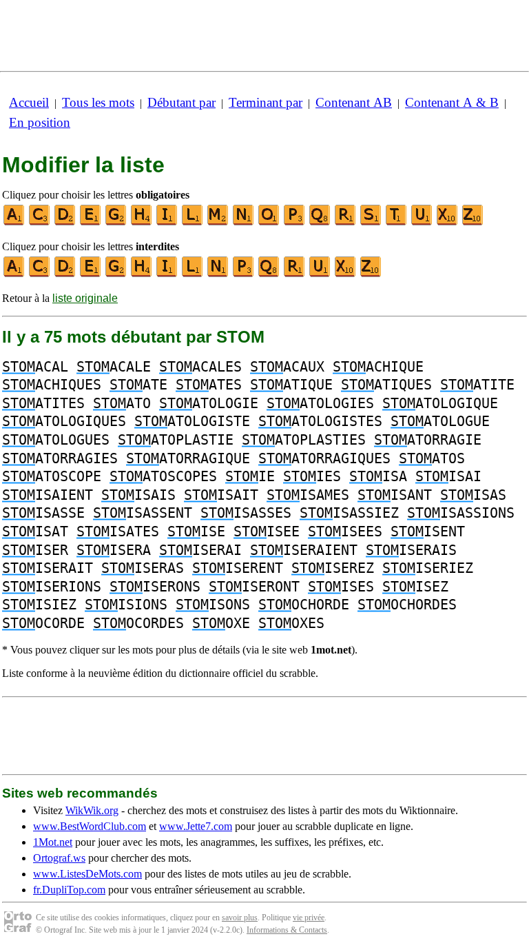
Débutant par (181, 102)
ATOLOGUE (440, 421)
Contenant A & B (452, 102)
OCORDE (43, 623)
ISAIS (138, 495)
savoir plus (240, 917)
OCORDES (138, 623)
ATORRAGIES (60, 458)
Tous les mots (98, 102)
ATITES (43, 403)
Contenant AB (353, 102)
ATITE (477, 384)
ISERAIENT (303, 550)
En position (39, 122)
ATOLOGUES (56, 440)
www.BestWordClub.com (89, 826)
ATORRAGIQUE (188, 458)
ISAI (448, 476)
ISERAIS (411, 550)
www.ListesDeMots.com (87, 874)
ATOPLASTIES (304, 440)
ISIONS (126, 604)
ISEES (345, 531)
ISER (35, 550)
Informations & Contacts (287, 930)
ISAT (35, 531)
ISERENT (237, 568)
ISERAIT (47, 568)
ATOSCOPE (51, 476)
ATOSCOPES (163, 476)
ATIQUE (291, 384)
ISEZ (415, 586)
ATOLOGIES (320, 403)
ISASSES (245, 513)
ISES (341, 586)
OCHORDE (303, 604)
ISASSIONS (461, 513)
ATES (209, 384)
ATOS (432, 458)
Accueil (29, 102)
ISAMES (308, 495)
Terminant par (265, 102)
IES (312, 476)
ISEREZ (332, 568)
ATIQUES (386, 384)
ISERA (113, 550)
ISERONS (155, 586)
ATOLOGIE (208, 403)
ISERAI (200, 550)
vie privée (308, 917)
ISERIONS (51, 586)
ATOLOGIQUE (440, 403)
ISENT (428, 531)
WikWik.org (91, 810)
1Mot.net (52, 842)
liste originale (85, 298)
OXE (221, 623)
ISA (378, 476)
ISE (196, 531)
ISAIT (221, 495)
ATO (122, 403)
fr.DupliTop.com (69, 889)
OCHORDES (407, 604)
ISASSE (43, 513)
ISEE (267, 531)
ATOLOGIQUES (64, 421)
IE (250, 476)
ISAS (473, 495)
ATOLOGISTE (192, 421)
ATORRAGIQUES (324, 458)
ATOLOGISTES (320, 421)
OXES (291, 623)
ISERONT (254, 586)
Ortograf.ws (59, 858)
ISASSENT (142, 513)
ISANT (394, 495)
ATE (138, 384)
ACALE (113, 366)
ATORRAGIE (427, 440)
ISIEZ (39, 604)
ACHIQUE (378, 366)
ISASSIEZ (349, 513)
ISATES (117, 531)
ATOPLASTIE (176, 440)
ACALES (200, 366)
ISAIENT (47, 495)
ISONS (213, 604)
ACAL (35, 366)
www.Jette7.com (195, 826)
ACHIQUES (51, 384)
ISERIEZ (427, 568)
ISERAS (142, 568)
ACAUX (287, 366)
